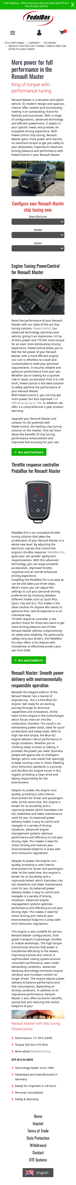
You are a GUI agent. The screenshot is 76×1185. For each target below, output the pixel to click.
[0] (62, 33)
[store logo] (38, 18)
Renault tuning (41, 1051)
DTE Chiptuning (14, 43)
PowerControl (42, 328)
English (42, 1172)
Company (34, 43)
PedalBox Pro (56, 552)
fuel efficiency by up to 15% (34, 401)
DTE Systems (38, 1160)
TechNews (49, 43)
